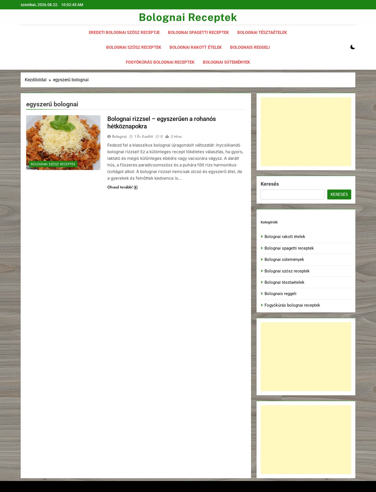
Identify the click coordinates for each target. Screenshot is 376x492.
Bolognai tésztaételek (264, 30)
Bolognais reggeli (252, 45)
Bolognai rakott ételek (198, 45)
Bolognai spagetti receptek (200, 30)
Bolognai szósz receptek (135, 45)
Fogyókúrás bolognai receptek (162, 60)
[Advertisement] (306, 131)
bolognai (119, 136)
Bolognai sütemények (228, 60)
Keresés (270, 184)
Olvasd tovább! (120, 187)
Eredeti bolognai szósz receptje (124, 32)
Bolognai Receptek (188, 17)
